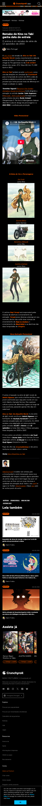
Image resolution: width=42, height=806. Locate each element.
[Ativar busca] (39, 4)
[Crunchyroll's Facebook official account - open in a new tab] (8, 689)
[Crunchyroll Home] (12, 674)
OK (20, 802)
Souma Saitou (21, 220)
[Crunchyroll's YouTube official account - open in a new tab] (3, 689)
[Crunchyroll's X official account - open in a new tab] (17, 689)
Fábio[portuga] (7, 471)
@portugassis (21, 486)
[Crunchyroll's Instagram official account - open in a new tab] (13, 689)
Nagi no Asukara (22, 322)
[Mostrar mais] (3, 4)
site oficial (8, 55)
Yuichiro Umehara (21, 264)
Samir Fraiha (10, 545)
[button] (13, 695)
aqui (32, 486)
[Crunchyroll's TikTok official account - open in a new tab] (22, 689)
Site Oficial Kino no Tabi (16, 454)
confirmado (28, 72)
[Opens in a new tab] (21, 13)
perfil (35, 483)
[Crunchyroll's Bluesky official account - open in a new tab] (27, 689)
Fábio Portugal (12, 49)
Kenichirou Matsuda (21, 242)
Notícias (14, 20)
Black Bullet (20, 324)
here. (8, 798)
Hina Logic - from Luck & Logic (14, 96)
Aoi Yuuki (21, 179)
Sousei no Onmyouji (17, 91)
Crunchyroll (6, 20)
